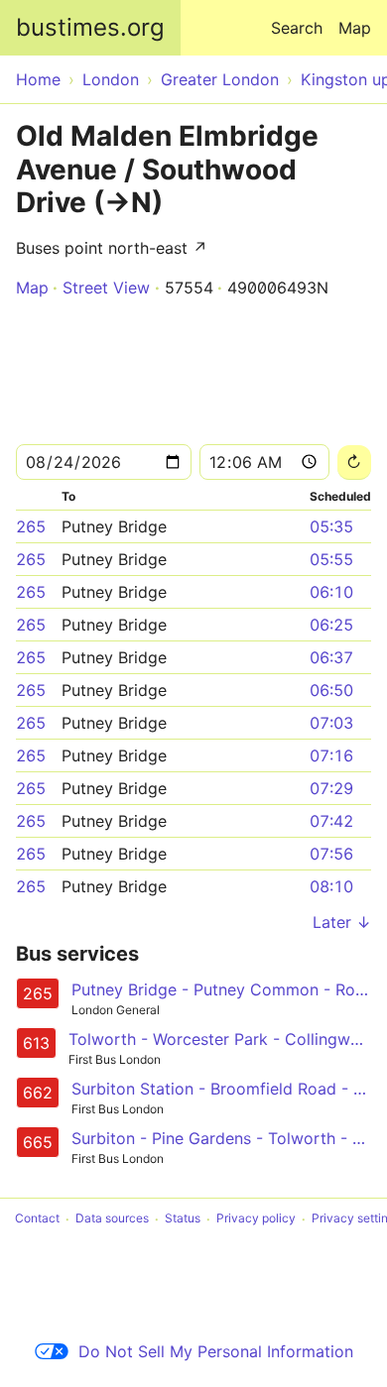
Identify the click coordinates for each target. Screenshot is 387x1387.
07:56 (331, 854)
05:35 (331, 526)
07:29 (331, 788)
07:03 (331, 723)
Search (296, 28)
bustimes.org (90, 27)
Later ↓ (342, 922)
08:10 (331, 886)
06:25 (331, 625)
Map (354, 28)
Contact (37, 1219)
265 (31, 526)
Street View (106, 287)
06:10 (331, 592)
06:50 (331, 690)
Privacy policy (256, 1219)
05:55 (331, 559)
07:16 (331, 755)
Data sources (112, 1219)
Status (182, 1219)
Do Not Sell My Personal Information (215, 1351)
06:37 (331, 657)
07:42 (331, 821)
